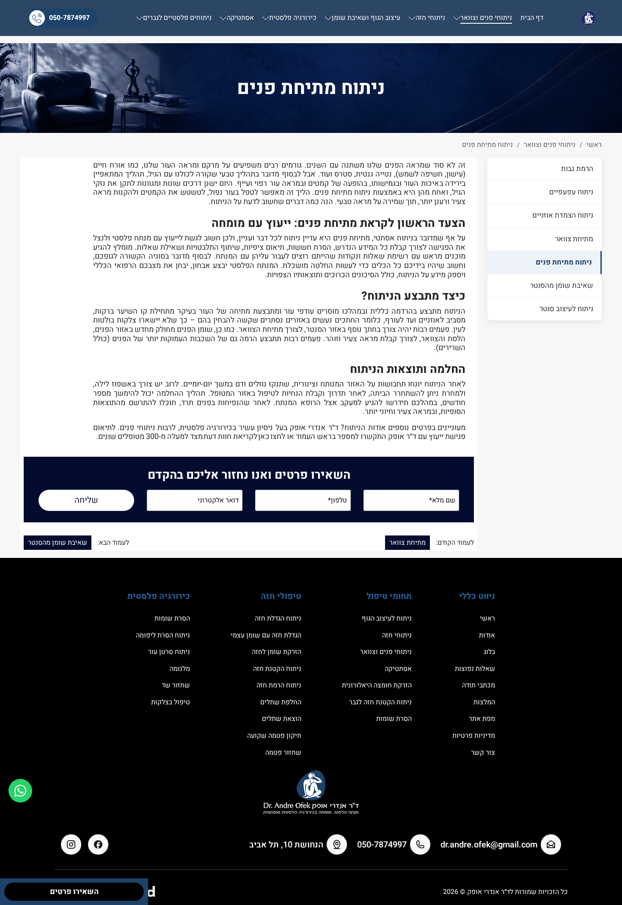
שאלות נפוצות (475, 669)
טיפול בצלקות (170, 702)
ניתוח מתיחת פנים (564, 262)
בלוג (489, 652)
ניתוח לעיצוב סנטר (566, 308)
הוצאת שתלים (281, 719)
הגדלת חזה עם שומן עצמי (266, 635)
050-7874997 (69, 18)
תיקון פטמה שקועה (274, 735)
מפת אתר (482, 719)
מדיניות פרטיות (473, 735)
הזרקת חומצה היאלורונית (377, 685)
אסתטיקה (398, 669)
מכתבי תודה (478, 685)
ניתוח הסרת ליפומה (163, 635)
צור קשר (483, 752)
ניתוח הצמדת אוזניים (562, 215)
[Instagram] (71, 844)
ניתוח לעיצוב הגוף (387, 618)
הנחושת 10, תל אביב (286, 845)
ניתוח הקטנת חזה (277, 669)
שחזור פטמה (283, 752)
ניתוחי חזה (397, 635)
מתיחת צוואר (574, 238)
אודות (487, 635)
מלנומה (180, 669)
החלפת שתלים (280, 702)
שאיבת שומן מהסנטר (561, 285)
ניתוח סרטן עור (169, 652)
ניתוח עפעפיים (571, 192)
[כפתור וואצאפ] (20, 791)
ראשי (487, 618)
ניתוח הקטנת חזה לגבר (380, 702)
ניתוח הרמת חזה (278, 685)
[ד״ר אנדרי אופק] (588, 18)
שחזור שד (176, 685)
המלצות (484, 702)
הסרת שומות (394, 719)
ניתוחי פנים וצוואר (386, 652)
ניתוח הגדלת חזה (278, 618)
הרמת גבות (577, 168)
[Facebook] (98, 844)
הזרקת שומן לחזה (276, 652)
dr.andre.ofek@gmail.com (488, 845)
